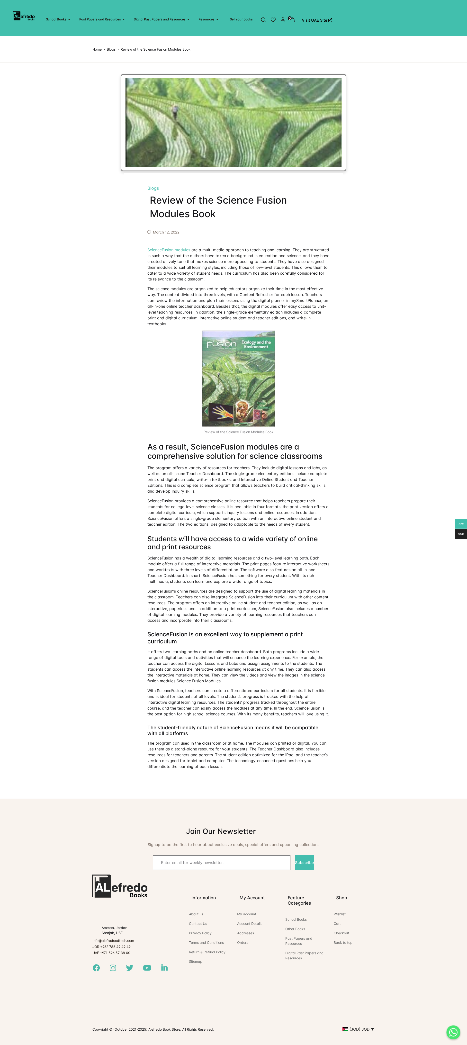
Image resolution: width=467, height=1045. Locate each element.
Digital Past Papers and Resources (160, 19)
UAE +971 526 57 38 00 (111, 953)
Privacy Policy (200, 933)
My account (246, 914)
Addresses (245, 933)
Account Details (249, 923)
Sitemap (195, 961)
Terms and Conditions (206, 942)
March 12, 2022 (166, 232)
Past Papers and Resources (100, 19)
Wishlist (340, 914)
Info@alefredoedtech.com (113, 940)
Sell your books (241, 19)
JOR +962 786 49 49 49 (111, 947)
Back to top (343, 942)
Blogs (111, 49)
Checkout (341, 933)
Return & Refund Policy (207, 952)
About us (196, 914)
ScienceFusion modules (168, 249)
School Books (56, 19)
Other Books (295, 929)
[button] (7, 20)
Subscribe (304, 862)
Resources (206, 19)
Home (97, 49)
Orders (242, 942)
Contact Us (198, 923)
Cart (337, 923)
